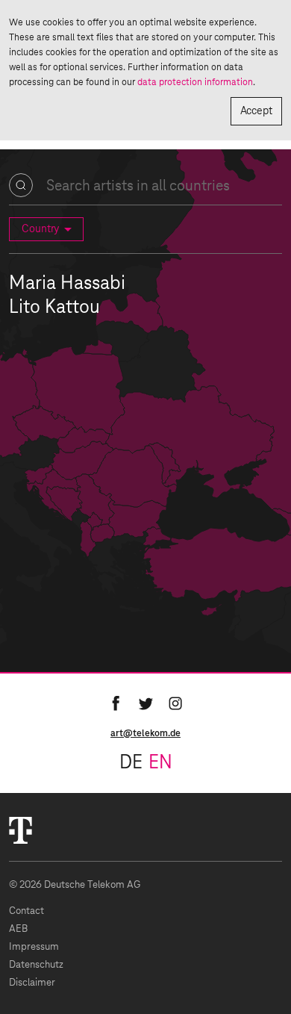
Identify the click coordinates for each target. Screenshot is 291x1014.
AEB (18, 929)
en (160, 763)
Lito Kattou (54, 307)
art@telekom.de (145, 733)
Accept (256, 111)
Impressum (34, 947)
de (131, 763)
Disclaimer (32, 983)
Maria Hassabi (67, 283)
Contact (26, 911)
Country (40, 229)
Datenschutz (36, 965)
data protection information (195, 82)
